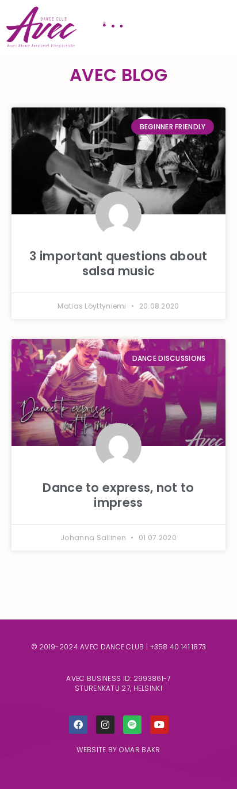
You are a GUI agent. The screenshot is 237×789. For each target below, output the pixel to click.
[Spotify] (132, 724)
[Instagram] (105, 724)
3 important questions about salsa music (118, 263)
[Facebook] (78, 724)
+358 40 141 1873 (178, 647)
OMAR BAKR (139, 750)
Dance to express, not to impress (118, 494)
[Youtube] (159, 724)
